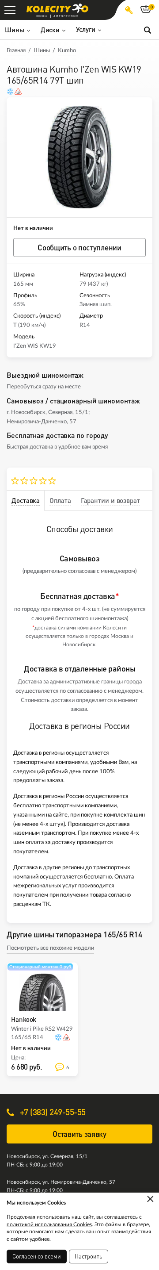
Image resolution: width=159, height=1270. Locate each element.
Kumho (67, 51)
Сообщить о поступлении (79, 247)
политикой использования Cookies (49, 1224)
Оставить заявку (79, 1134)
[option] (79, 157)
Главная (16, 51)
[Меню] (10, 10)
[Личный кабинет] (128, 10)
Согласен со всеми (36, 1256)
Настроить (88, 1256)
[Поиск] (147, 30)
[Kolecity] (57, 8)
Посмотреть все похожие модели (50, 948)
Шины (42, 51)
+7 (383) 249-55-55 (52, 1112)
